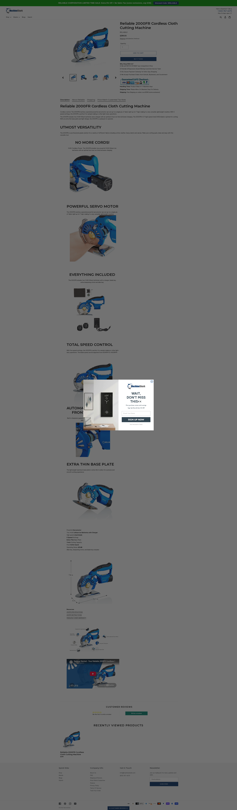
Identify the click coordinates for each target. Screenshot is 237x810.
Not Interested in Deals (136, 424)
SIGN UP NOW (136, 419)
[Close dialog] (152, 381)
